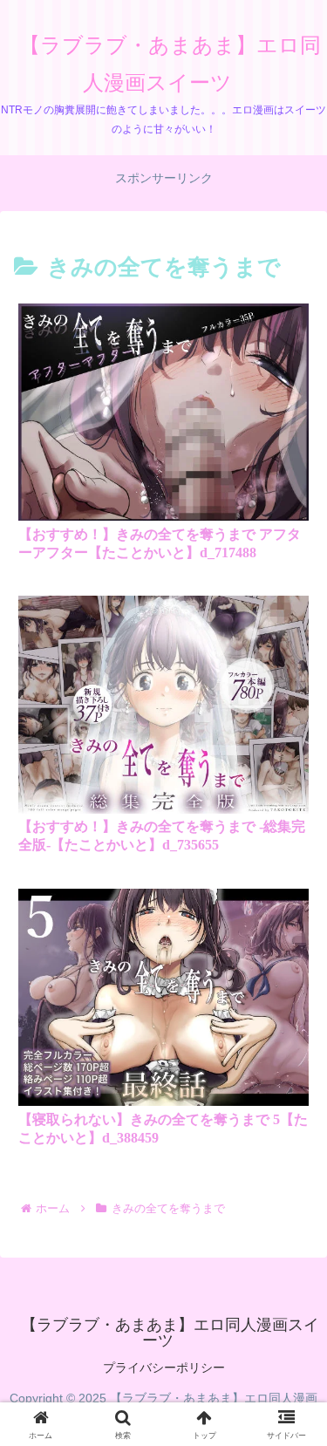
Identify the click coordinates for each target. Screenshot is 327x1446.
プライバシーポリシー (164, 1367)
